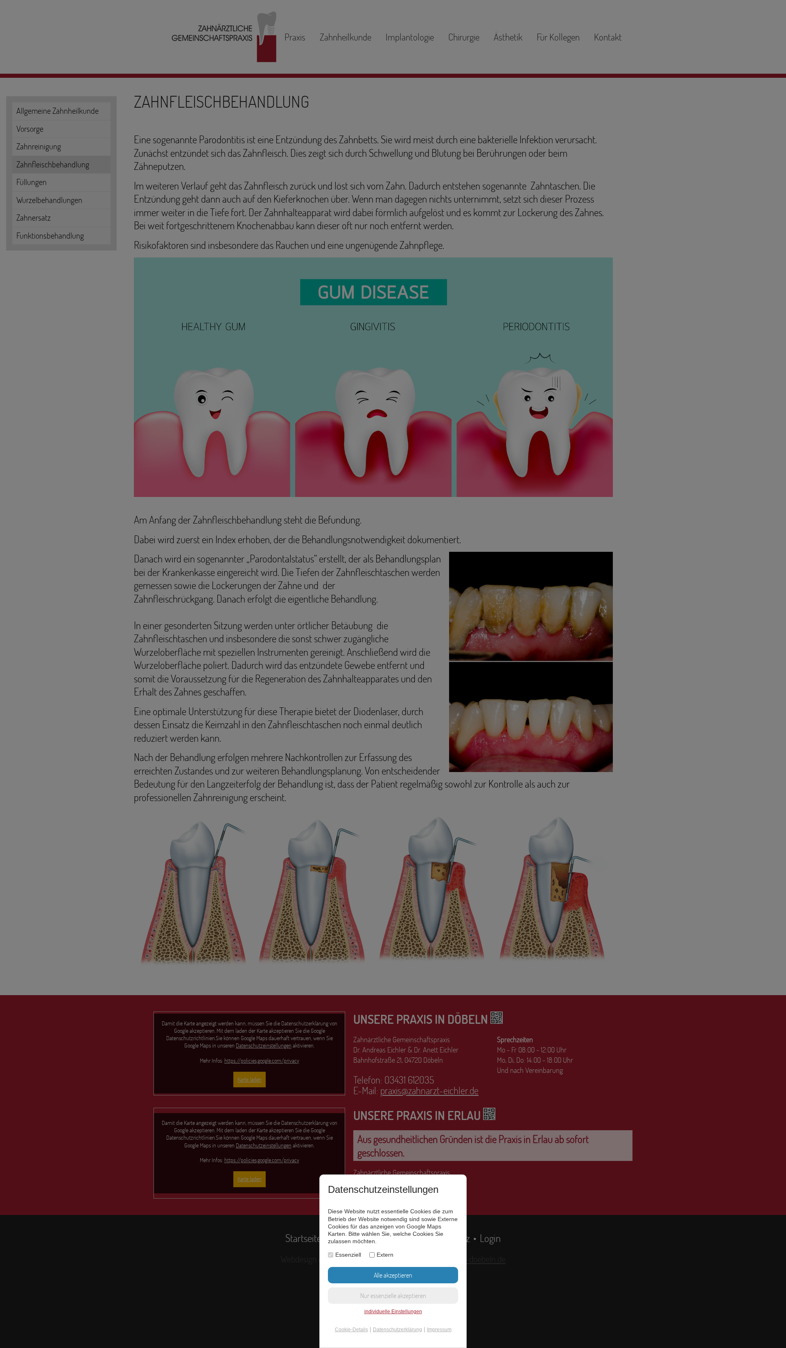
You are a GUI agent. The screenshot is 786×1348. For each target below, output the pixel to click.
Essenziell (348, 1254)
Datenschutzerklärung (397, 1329)
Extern (385, 1254)
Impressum (439, 1329)
